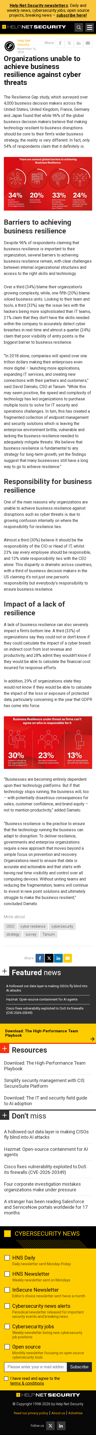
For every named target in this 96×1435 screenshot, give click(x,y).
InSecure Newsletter (35, 1290)
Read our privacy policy (31, 1413)
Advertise (75, 1413)
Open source (26, 1347)
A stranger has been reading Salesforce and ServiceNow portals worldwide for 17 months (46, 1207)
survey (31, 934)
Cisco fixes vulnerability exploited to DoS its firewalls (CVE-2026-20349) (45, 1169)
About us (58, 1413)
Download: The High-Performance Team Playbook (41, 1033)
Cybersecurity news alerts (41, 1306)
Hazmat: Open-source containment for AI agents (42, 999)
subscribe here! (71, 15)
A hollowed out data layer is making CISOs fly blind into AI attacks (46, 1134)
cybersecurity (62, 926)
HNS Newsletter (31, 1274)
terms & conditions (27, 1383)
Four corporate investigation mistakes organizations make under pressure (42, 1186)
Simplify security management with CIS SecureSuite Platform (44, 1083)
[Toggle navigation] (89, 27)
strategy (12, 934)
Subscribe (79, 1367)
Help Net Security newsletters (39, 5)
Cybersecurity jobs (33, 1326)
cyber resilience (32, 926)
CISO (10, 926)
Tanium (48, 934)
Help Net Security (23, 43)
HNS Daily (23, 1258)
